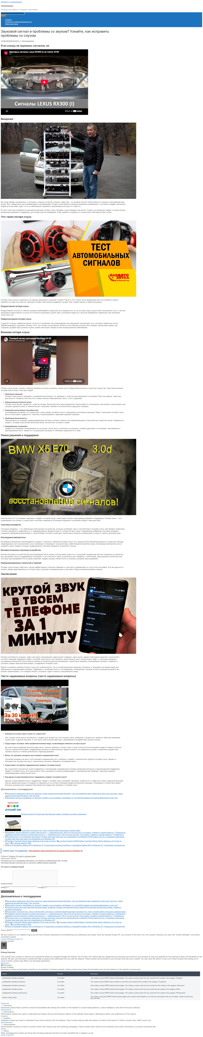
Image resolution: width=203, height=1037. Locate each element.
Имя (2, 887)
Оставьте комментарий (26, 856)
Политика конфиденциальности (18, 22)
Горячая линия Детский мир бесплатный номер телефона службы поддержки (53, 814)
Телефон (11, 856)
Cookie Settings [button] (7, 939)
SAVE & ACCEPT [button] (7, 1035)
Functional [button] (5, 1003)
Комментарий (6, 884)
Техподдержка (7, 6)
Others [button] (3, 1029)
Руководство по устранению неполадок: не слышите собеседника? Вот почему (34, 860)
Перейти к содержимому (11, 2)
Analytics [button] (4, 1016)
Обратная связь (11, 24)
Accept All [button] (18, 939)
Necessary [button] (5, 963)
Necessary (7, 965)
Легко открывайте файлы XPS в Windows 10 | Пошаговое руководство (95, 845)
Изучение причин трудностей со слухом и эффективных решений (28, 863)
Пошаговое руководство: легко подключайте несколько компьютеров (50, 830)
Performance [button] (6, 1010)
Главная (8, 20)
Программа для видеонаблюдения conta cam (99, 798)
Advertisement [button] (7, 1022)
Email (40, 887)
